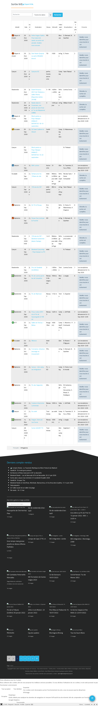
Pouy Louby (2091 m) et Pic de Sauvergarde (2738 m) (37, 315)
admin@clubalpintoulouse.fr (65, 673)
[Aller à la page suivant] (33, 658)
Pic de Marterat (36, 293)
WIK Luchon (35, 165)
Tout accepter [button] (6, 688)
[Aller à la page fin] (37, 658)
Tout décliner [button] (17, 688)
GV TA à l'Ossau (36, 205)
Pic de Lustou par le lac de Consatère (37, 277)
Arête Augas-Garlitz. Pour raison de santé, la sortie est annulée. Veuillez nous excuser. (38, 40)
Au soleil (34, 411)
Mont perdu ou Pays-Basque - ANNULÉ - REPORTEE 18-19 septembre (37, 121)
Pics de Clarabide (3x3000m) (36, 268)
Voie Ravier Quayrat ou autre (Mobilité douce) (37, 56)
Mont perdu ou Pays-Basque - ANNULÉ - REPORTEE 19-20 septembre (37, 152)
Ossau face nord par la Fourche (37, 219)
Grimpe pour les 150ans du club (36, 175)
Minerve (34, 340)
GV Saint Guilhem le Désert (37, 130)
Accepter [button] (4, 696)
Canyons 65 (35, 71)
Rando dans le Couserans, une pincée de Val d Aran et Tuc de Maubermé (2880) (38, 107)
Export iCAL (28, 4)
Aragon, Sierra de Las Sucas (36, 421)
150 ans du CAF (36, 187)
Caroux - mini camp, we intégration (37, 368)
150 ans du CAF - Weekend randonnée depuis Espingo (37, 239)
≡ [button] (92, 698)
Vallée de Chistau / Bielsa (37, 324)
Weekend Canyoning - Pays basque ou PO (38, 250)
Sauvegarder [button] (21, 702)
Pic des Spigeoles (37, 385)
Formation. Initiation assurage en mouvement (38, 351)
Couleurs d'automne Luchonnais (37, 404)
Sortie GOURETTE (37, 428)
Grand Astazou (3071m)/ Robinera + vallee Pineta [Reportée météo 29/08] (38, 94)
